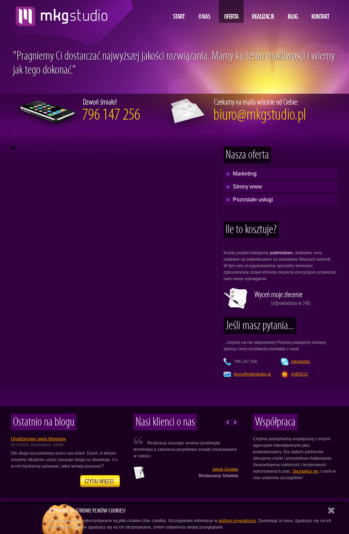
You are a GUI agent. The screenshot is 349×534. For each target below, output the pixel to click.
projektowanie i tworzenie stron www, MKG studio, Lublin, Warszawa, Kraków (60, 13)
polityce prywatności (237, 520)
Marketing (245, 174)
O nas (204, 11)
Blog (293, 11)
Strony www (247, 186)
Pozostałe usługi (253, 199)
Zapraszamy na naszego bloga (100, 481)
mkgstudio (300, 361)
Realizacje (263, 11)
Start (179, 11)
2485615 (299, 374)
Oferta (231, 11)
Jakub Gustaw (225, 469)
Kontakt (320, 11)
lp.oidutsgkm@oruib (252, 374)
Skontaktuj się (305, 471)
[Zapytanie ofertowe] (270, 308)
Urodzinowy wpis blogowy (38, 438)
